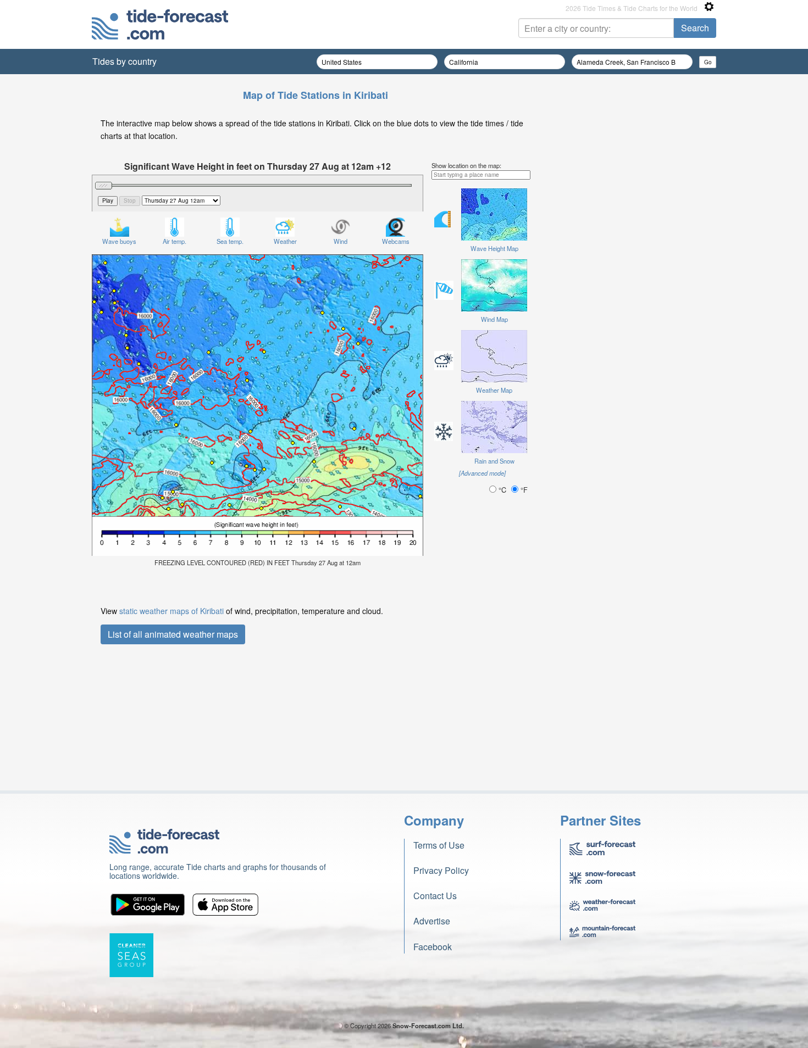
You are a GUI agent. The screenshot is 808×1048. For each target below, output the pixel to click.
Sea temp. (230, 241)
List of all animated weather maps (173, 634)
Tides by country (124, 61)
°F (523, 489)
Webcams (395, 241)
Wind (340, 241)
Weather (285, 241)
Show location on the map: (466, 165)
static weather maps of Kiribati (171, 610)
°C (502, 489)
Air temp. (174, 241)
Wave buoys (119, 241)
